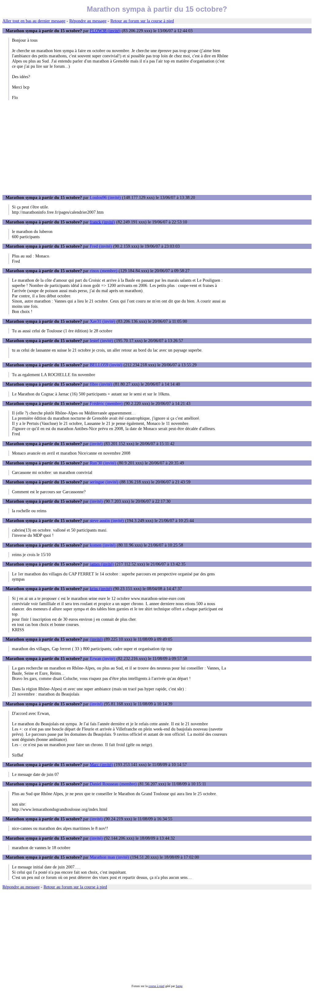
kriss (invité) (101, 588)
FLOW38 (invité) (105, 30)
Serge (179, 986)
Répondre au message (87, 20)
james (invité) (102, 564)
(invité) (96, 639)
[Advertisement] (157, 147)
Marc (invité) (101, 764)
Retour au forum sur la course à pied (142, 20)
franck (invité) (102, 221)
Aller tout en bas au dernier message (33, 20)
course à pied (156, 986)
